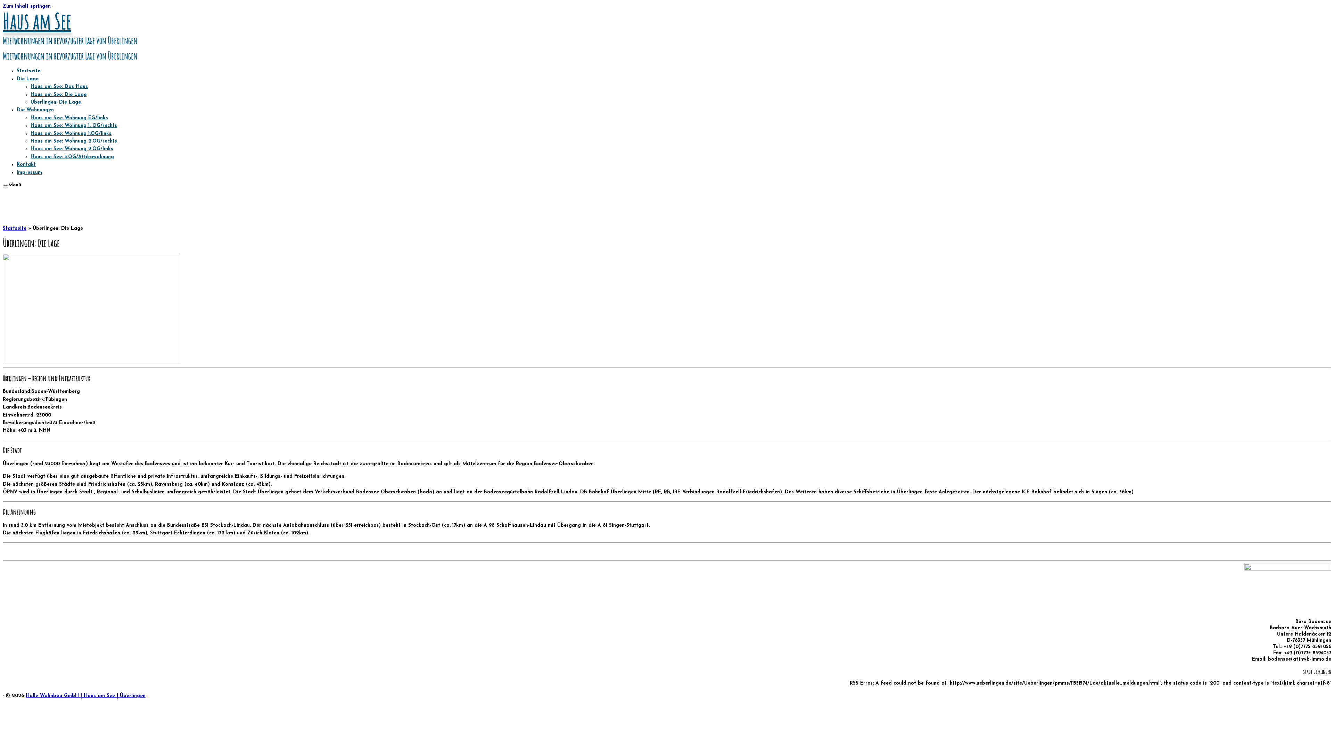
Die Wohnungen (35, 110)
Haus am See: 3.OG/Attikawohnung (72, 157)
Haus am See (37, 20)
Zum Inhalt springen (27, 6)
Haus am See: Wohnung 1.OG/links (71, 133)
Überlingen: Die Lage (56, 102)
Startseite (28, 71)
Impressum (29, 172)
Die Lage (28, 79)
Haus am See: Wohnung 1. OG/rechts (74, 125)
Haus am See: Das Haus (59, 86)
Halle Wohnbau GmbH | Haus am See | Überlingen (86, 695)
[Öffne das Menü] (5, 186)
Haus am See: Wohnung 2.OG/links (72, 149)
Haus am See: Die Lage (59, 94)
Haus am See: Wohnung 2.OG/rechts (74, 141)
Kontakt (26, 164)
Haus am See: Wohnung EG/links (69, 118)
